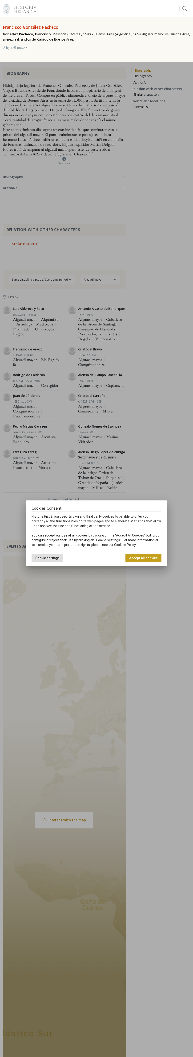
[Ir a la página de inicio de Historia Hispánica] (23, 8)
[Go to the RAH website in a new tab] (6, 8)
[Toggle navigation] (184, 8)
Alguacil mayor (15, 48)
